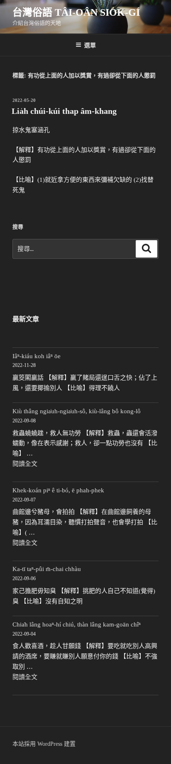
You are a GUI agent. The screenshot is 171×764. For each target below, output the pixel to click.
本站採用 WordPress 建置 (44, 744)
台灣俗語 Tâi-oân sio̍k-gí (76, 12)
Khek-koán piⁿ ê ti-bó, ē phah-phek (58, 490)
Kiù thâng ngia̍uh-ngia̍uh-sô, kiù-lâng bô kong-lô (76, 411)
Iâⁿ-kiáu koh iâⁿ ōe (36, 356)
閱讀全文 (24, 463)
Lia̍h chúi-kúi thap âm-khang (64, 111)
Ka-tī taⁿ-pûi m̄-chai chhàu (46, 569)
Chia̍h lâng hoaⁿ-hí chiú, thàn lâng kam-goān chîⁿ (76, 624)
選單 (90, 45)
